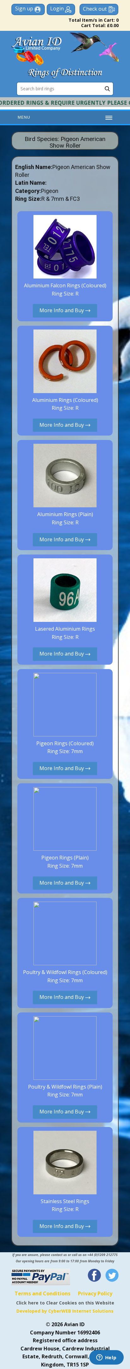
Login (57, 8)
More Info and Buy (62, 310)
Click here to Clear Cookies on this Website (65, 1303)
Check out (95, 8)
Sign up (24, 8)
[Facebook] (94, 1275)
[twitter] (112, 1275)
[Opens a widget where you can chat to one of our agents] (106, 1358)
